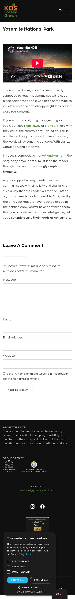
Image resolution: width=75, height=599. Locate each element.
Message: (9, 279)
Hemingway (32, 125)
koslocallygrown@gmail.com (37, 490)
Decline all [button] (41, 580)
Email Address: (13, 337)
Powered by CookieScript (30, 592)
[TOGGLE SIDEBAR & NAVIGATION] (68, 11)
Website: (9, 355)
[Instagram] (33, 506)
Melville (50, 125)
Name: (7, 319)
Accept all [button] (17, 580)
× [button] (52, 535)
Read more (32, 554)
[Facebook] (42, 506)
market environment (51, 155)
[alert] (29, 564)
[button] (29, 588)
